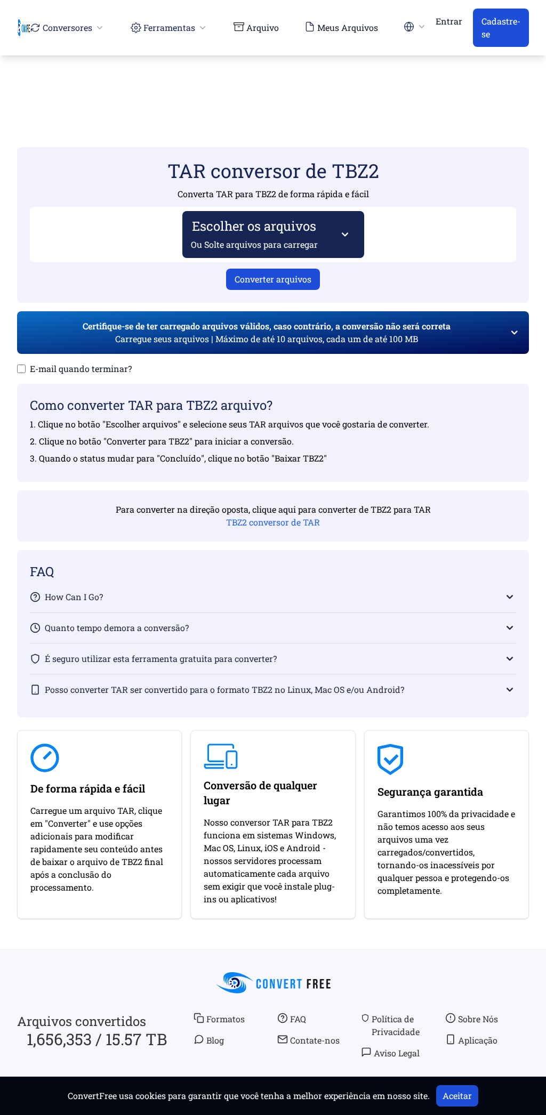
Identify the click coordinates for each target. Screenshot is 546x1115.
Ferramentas (169, 27)
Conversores (67, 27)
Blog (215, 1040)
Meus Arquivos (347, 27)
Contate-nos (315, 1040)
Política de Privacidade (396, 1025)
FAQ (298, 1018)
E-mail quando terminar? (81, 368)
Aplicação (477, 1040)
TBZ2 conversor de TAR (273, 522)
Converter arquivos (273, 279)
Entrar (449, 21)
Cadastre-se (500, 27)
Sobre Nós (478, 1018)
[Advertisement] (273, 86)
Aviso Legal (397, 1053)
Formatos (225, 1018)
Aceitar (457, 1095)
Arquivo (262, 27)
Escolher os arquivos (254, 233)
